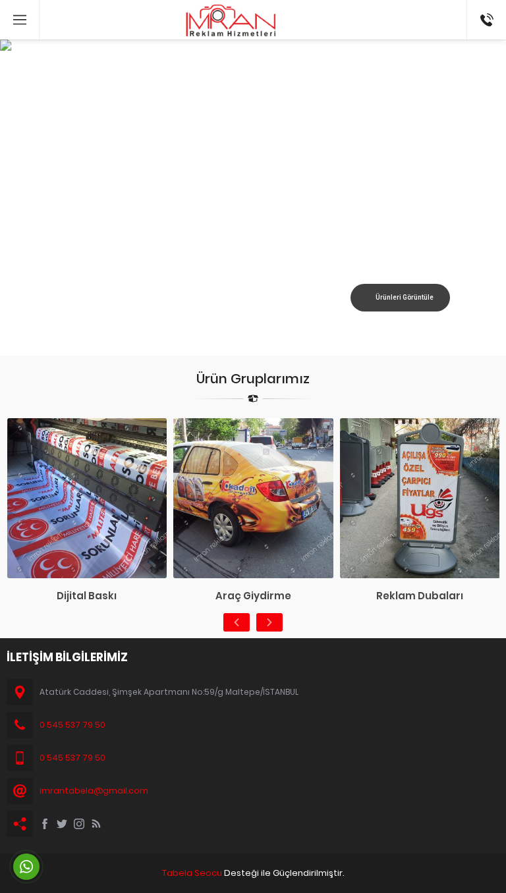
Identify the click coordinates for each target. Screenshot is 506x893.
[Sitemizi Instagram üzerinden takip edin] (79, 824)
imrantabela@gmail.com (94, 790)
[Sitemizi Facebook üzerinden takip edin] (45, 824)
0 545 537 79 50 (72, 724)
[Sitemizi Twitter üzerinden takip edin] (62, 824)
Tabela (177, 873)
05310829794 (486, 6)
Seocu (208, 873)
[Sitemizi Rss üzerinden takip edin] (96, 824)
